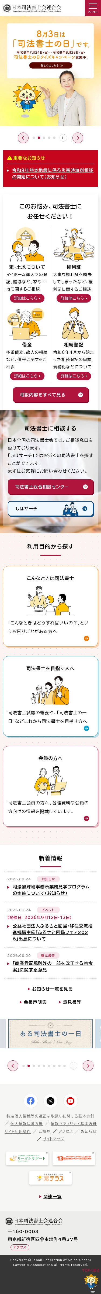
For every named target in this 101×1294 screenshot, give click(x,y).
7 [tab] (54, 1066)
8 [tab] (59, 1066)
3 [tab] (44, 138)
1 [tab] (34, 138)
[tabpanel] (50, 72)
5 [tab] (54, 138)
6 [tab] (49, 1066)
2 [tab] (39, 138)
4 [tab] (49, 138)
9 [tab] (64, 1066)
